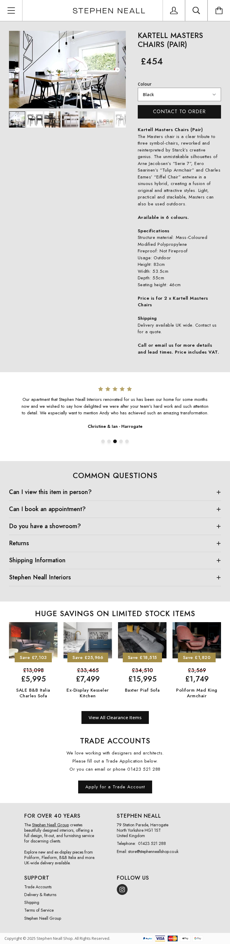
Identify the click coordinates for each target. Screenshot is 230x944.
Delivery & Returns (40, 895)
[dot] (103, 441)
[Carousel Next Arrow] (117, 69)
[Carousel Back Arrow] (17, 69)
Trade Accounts (38, 887)
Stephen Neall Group (42, 918)
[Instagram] (122, 889)
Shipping (31, 902)
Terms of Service (39, 910)
